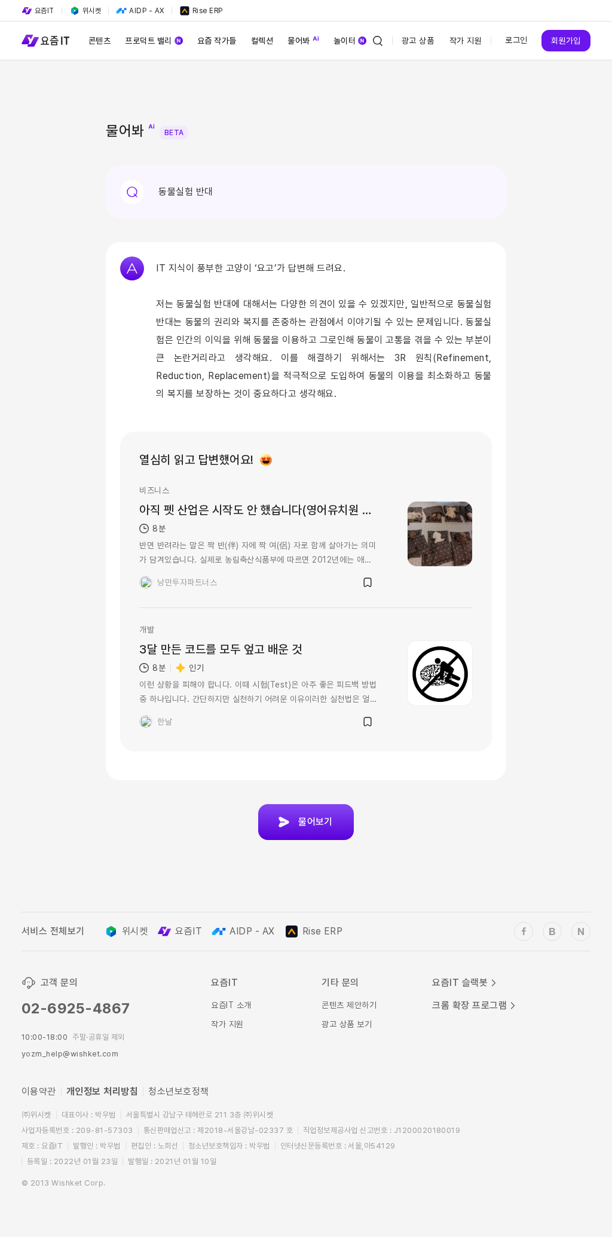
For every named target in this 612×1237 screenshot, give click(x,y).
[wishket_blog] (552, 931)
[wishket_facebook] (523, 931)
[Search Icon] (378, 40)
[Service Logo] (45, 41)
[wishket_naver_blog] (580, 931)
